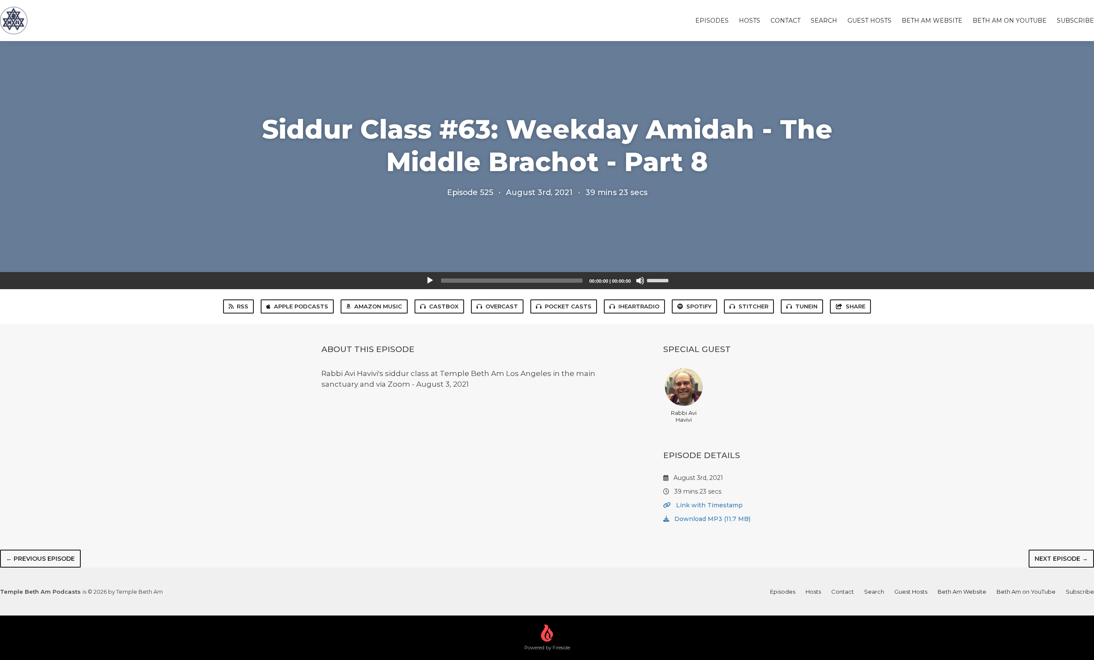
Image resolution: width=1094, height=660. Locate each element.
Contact (785, 20)
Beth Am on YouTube (1010, 20)
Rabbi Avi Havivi (684, 416)
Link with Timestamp (708, 505)
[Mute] (640, 280)
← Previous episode (40, 558)
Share (855, 306)
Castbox (444, 306)
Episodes (712, 20)
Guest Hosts (869, 20)
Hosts (749, 20)
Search (824, 20)
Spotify (699, 306)
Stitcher (753, 306)
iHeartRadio (638, 306)
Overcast (501, 306)
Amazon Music (378, 306)
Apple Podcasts (301, 306)
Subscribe (1075, 20)
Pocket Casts (568, 306)
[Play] (430, 280)
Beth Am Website (932, 20)
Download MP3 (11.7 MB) (711, 519)
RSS (242, 306)
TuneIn (806, 306)
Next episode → (1061, 558)
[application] (547, 280)
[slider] (659, 279)
